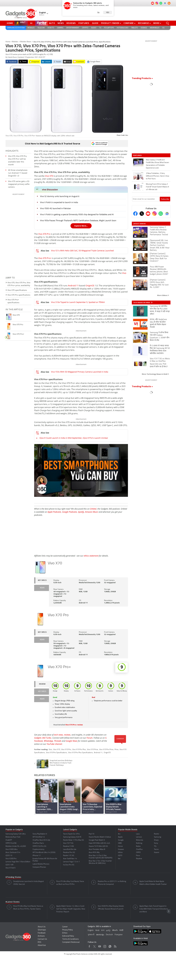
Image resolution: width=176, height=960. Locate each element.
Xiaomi (156, 852)
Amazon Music (91, 511)
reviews (67, 734)
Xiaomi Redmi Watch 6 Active (100, 837)
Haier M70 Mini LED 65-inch (99, 843)
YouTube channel (54, 744)
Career (65, 927)
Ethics (64, 933)
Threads (57, 740)
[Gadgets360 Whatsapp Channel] (160, 213)
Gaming (60, 28)
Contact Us (42, 939)
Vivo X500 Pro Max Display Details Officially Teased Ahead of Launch (111, 907)
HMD (120, 843)
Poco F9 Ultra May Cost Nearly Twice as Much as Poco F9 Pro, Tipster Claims (28, 907)
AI (31, 23)
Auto (52, 23)
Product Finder (110, 23)
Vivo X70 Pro (44, 234)
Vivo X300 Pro (11, 859)
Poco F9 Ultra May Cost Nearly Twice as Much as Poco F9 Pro (70, 882)
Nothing (139, 843)
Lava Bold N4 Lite (69, 849)
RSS (39, 942)
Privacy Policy (67, 930)
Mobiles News (25, 42)
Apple (120, 837)
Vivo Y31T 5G (68, 843)
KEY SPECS (42, 580)
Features (83, 23)
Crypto (85, 28)
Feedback (41, 933)
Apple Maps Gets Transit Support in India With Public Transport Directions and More (153, 909)
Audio (93, 28)
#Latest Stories (13, 902)
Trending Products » (142, 78)
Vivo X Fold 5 (10, 868)
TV (100, 28)
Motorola (139, 840)
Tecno (156, 849)
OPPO (138, 852)
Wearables (154, 28)
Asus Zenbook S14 (13, 852)
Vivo (124, 273)
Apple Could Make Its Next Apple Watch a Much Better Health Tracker (153, 882)
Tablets (134, 28)
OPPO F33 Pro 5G (39, 846)
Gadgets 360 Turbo (42, 737)
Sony (156, 843)
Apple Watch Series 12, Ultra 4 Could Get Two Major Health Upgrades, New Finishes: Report (70, 909)
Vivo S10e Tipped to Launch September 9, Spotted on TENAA (78, 302)
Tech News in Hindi (141, 302)
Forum (90, 737)
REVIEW (42, 684)
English (91, 930)
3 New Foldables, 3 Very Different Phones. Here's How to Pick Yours (157, 176)
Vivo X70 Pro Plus (79, 750)
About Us (41, 927)
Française (119, 935)
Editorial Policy (68, 936)
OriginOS (90, 285)
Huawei (121, 849)
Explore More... (81, 226)
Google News (71, 740)
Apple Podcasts (54, 511)
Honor (120, 846)
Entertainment (72, 28)
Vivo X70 (49, 175)
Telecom (41, 28)
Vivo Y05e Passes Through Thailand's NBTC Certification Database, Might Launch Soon (78, 220)
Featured (137, 155)
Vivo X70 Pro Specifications (56, 753)
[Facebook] (135, 213)
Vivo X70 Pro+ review (74, 725)
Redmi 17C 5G (68, 856)
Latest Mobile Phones (41, 864)
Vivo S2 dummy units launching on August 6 (59, 196)
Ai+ (119, 834)
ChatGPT (9, 840)
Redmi (156, 834)
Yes (107, 12)
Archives (41, 936)
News (61, 23)
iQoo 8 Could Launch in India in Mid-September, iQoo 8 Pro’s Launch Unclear (73, 438)
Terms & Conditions (70, 939)
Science (144, 28)
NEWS (42, 588)
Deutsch (109, 935)
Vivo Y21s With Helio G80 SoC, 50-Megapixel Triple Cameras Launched (82, 250)
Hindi (97, 930)
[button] (125, 796)
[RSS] (169, 3)
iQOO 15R (9, 865)
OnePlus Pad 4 (38, 843)
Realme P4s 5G (69, 852)
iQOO (120, 856)
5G (163, 28)
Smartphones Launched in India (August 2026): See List (28, 882)
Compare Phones (39, 867)
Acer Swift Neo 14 (70, 859)
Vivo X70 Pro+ (45, 258)
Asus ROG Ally (94, 852)
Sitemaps (42, 930)
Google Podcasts (69, 511)
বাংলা (102, 930)
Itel (119, 859)
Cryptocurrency (38, 849)
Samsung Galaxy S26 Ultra (16, 834)
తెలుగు (115, 930)
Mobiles (31, 28)
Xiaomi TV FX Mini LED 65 (98, 846)
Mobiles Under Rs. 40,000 (16, 846)
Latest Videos (139, 223)
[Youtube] (148, 213)
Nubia (138, 846)
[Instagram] (154, 213)
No (98, 12)
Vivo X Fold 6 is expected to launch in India (59, 202)
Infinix (120, 852)
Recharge (143, 23)
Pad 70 (91, 834)
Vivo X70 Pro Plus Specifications (80, 753)
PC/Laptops (109, 28)
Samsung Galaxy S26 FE (72, 837)
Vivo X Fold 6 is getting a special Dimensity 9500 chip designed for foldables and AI (77, 214)
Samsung (157, 837)
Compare (129, 23)
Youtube (99, 946)
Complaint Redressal (70, 942)
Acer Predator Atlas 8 (97, 849)
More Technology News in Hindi (155, 374)
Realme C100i (68, 846)
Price (116, 750)
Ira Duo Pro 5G (68, 865)
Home (10, 23)
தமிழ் (108, 930)
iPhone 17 (37, 856)
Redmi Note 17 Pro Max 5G (73, 840)
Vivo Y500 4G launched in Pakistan (55, 208)
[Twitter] (142, 213)
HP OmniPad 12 (39, 837)
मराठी (121, 930)
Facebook (38, 740)
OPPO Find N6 (11, 843)
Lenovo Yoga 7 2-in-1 (71, 862)
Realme (139, 859)
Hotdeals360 (122, 28)
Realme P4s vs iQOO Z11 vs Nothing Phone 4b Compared (112, 882)
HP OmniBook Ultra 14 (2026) (44, 852)
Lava (138, 834)
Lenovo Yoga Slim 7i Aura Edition (18, 862)
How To (51, 28)
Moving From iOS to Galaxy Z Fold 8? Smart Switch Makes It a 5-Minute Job (157, 187)
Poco (138, 856)
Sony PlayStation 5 (40, 834)
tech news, (59, 734)
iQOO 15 (9, 856)
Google (121, 840)
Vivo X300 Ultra (11, 849)
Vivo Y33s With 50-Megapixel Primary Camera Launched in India (79, 371)
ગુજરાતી (91, 935)
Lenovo (139, 837)
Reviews (71, 23)
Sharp (156, 840)
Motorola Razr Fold (13, 837)
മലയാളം (100, 935)
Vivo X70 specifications (17, 290)
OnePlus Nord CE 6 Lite (41, 840)
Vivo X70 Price (92, 750)
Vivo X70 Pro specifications (18, 295)
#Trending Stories (13, 877)
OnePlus (139, 849)
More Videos (162, 295)
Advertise (42, 945)
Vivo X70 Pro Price (106, 750)
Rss (115, 946)
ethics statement (91, 555)
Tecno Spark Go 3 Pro (71, 834)
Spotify (81, 511)
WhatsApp (48, 740)
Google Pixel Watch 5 (97, 840)
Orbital (93, 508)
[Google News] (167, 213)
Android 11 (73, 285)
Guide (95, 23)
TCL (155, 846)
